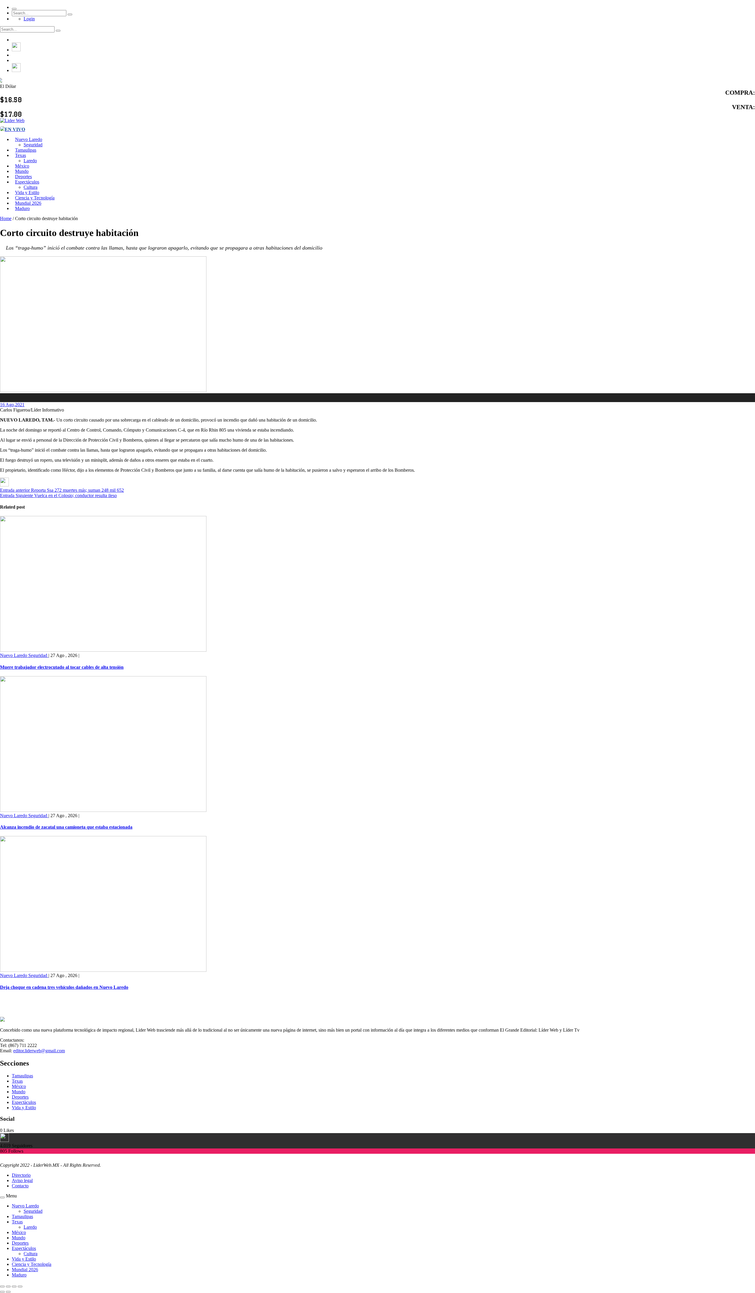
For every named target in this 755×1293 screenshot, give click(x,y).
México (19, 1086)
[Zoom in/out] (20, 1286)
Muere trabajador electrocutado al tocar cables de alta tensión (62, 667)
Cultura (30, 1253)
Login (29, 18)
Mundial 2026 (25, 1269)
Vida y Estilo (24, 1107)
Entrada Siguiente (16, 495)
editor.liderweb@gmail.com (39, 1050)
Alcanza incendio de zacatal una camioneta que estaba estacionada (66, 827)
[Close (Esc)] (2, 1286)
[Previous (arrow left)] (2, 1292)
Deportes (20, 1096)
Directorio (21, 1175)
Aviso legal (22, 1180)
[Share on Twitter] (4, 484)
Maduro (22, 208)
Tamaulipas (22, 1075)
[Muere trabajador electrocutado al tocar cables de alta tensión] (103, 650)
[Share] (8, 1286)
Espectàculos (24, 1102)
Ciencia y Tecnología (31, 1264)
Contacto (20, 1185)
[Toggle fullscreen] (14, 1286)
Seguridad (38, 655)
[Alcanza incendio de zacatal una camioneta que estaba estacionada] (103, 810)
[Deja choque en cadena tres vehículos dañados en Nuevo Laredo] (103, 970)
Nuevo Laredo (28, 139)
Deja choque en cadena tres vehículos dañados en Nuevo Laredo (64, 987)
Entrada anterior (15, 490)
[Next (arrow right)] (8, 1292)
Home (6, 218)
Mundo (18, 1091)
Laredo (30, 1227)
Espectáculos (27, 181)
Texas (20, 155)
